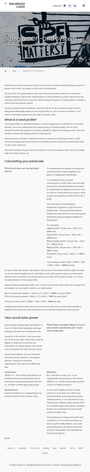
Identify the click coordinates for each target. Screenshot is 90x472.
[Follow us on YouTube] (53, 459)
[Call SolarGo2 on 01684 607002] (75, 6)
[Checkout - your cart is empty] (64, 6)
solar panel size (26, 130)
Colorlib (56, 465)
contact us (23, 153)
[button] (69, 6)
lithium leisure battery (61, 217)
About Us (11, 448)
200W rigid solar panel (63, 406)
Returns (63, 448)
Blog (54, 448)
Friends (45, 453)
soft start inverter (54, 273)
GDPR (80, 448)
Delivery (46, 448)
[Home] (6, 71)
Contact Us (34, 448)
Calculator (22, 448)
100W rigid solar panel (28, 384)
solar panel (80, 213)
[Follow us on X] (48, 459)
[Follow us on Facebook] (36, 459)
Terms (72, 448)
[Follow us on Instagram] (42, 459)
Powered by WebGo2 (71, 465)
